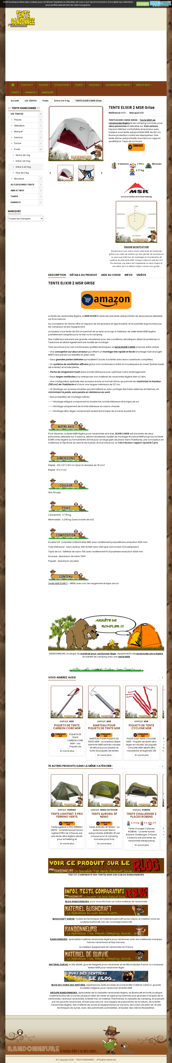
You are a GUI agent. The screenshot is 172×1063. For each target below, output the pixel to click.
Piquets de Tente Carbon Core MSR (67, 726)
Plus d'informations (160, 3)
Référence (114, 112)
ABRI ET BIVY (143, 85)
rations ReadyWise (144, 1007)
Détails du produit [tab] (83, 275)
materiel (120, 918)
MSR (141, 112)
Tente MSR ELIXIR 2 (58, 583)
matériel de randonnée (134, 901)
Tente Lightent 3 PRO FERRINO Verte (67, 815)
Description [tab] (57, 275)
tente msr (93, 998)
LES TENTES (17, 113)
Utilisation (61, 85)
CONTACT (27, 85)
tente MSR (126, 988)
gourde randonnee (70, 1001)
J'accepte (142, 3)
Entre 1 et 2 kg (23, 161)
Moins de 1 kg (23, 155)
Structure (19, 178)
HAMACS (30, 92)
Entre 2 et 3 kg (23, 166)
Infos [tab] (129, 275)
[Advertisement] (86, 56)
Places (43, 85)
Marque (18, 131)
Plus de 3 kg (22, 172)
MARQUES (48, 92)
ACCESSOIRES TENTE (118, 85)
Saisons (94, 85)
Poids (79, 85)
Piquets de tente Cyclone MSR (141, 726)
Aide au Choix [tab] (111, 275)
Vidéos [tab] (141, 275)
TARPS (15, 92)
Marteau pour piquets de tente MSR (104, 726)
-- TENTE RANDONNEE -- (24, 108)
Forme (17, 143)
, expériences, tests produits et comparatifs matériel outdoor (101, 985)
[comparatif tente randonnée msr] (106, 859)
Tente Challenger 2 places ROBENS (141, 815)
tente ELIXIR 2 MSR (124, 347)
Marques (14, 211)
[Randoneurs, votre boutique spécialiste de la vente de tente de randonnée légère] (86, 1024)
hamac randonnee (97, 942)
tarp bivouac (118, 942)
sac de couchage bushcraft (116, 921)
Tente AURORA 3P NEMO (104, 815)
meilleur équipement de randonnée (102, 947)
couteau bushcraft (90, 921)
